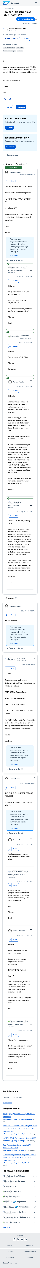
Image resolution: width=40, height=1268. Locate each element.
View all (5, 1228)
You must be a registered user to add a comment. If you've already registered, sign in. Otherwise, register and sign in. (19, 245)
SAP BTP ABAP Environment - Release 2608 (19, 1138)
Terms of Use (30, 1245)
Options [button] (36, 19)
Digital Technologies (9, 51)
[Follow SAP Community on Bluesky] (18, 1239)
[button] (21, 39)
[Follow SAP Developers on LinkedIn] (26, 1239)
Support (30, 1257)
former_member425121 (18, 28)
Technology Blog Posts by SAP (16, 1134)
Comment (21, 107)
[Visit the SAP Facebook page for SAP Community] (14, 1239)
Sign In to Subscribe (25, 19)
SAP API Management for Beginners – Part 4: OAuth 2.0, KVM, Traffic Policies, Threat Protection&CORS (19, 1157)
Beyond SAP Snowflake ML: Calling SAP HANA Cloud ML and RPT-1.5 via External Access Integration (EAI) (20, 1128)
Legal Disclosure (30, 1251)
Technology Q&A (9, 8)
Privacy (9, 1245)
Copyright (10, 1251)
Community (15, 3)
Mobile (20, 51)
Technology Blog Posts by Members (18, 1119)
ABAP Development (9, 47)
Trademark (10, 1257)
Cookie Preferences (10, 1263)
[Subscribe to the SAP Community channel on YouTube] (22, 1239)
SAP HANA (20, 47)
